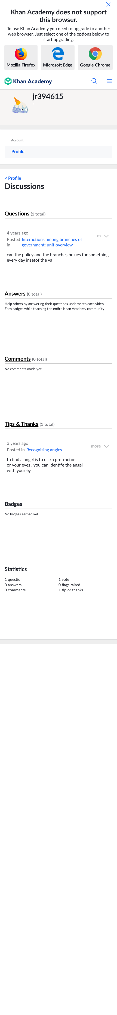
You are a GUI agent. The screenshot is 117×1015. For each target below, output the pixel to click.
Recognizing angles (44, 450)
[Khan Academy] (26, 81)
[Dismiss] (108, 4)
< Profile (13, 178)
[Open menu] (109, 81)
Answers (15, 294)
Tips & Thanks (21, 424)
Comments (18, 359)
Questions (17, 214)
